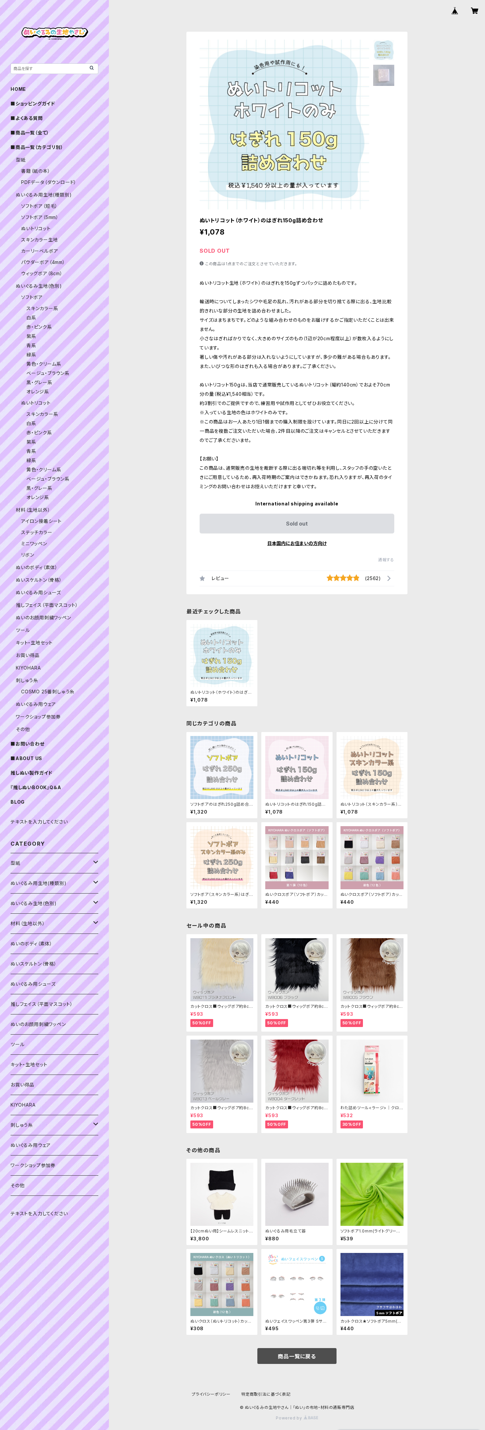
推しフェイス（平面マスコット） (47, 605)
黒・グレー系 (39, 382)
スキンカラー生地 (39, 239)
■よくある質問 (27, 118)
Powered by (290, 1417)
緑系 (31, 354)
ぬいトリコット (36, 228)
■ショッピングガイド (33, 103)
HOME (18, 89)
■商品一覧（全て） (30, 132)
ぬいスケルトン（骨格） (39, 580)
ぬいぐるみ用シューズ (38, 592)
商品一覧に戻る (297, 1356)
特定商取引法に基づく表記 (266, 1394)
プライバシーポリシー (211, 1394)
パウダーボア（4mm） (43, 262)
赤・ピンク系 (39, 327)
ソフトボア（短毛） (39, 206)
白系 (31, 317)
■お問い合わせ (28, 744)
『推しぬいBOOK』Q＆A (36, 787)
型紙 (21, 160)
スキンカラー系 (42, 308)
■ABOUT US (26, 758)
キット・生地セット (34, 642)
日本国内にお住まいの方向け (297, 543)
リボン (27, 555)
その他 (23, 729)
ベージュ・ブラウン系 (48, 373)
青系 (31, 345)
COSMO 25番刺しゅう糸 (48, 691)
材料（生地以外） (33, 510)
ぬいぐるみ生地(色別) (39, 286)
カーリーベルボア (39, 251)
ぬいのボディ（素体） (37, 567)
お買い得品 (28, 655)
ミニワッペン (34, 543)
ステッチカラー (36, 532)
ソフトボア (32, 297)
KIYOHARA (28, 668)
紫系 (31, 336)
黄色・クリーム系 (43, 364)
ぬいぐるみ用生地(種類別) (44, 195)
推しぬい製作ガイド (31, 773)
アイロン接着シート (41, 521)
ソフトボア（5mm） (40, 217)
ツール (23, 630)
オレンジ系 (37, 391)
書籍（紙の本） (35, 171)
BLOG (18, 802)
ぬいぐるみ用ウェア (36, 704)
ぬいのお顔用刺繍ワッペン (43, 617)
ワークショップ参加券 (38, 716)
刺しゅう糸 (27, 680)
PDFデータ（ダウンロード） (49, 182)
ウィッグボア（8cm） (42, 273)
